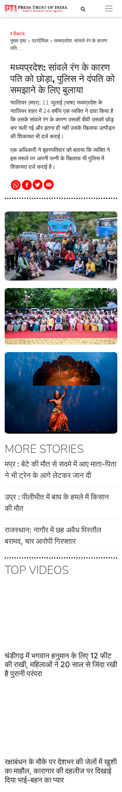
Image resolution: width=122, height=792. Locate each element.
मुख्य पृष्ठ (18, 40)
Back (19, 33)
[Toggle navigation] (108, 8)
